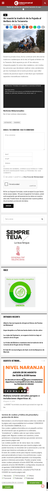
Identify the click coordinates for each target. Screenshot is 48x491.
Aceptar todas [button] (34, 483)
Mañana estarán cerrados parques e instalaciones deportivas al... (21, 397)
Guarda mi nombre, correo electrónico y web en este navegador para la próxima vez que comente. (23, 171)
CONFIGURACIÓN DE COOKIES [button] (13, 483)
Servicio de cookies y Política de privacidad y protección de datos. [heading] (20, 416)
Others (31, 476)
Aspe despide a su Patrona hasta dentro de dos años (22, 330)
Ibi (5, 15)
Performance (20, 476)
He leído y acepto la (25, 177)
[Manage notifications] (43, 486)
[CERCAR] (42, 219)
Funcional (7, 478)
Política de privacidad (34, 177)
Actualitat (7, 122)
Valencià (17, 122)
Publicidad (18, 478)
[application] (24, 96)
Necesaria (7, 476)
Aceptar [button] (8, 487)
